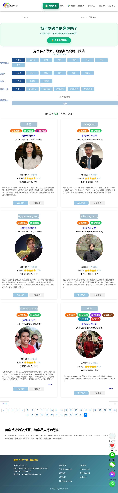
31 (61, 415)
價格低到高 (74, 89)
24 (27, 415)
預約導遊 (53, 6)
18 (90, 410)
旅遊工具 (91, 6)
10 (52, 410)
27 (42, 415)
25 (32, 415)
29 (52, 415)
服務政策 (62, 473)
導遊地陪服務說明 (65, 469)
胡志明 (32, 60)
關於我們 (62, 465)
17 (86, 410)
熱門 (19, 89)
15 (76, 410)
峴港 (60, 60)
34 (76, 415)
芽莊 (87, 60)
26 (37, 415)
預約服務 (81, 6)
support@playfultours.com (31, 474)
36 (86, 415)
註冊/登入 (111, 6)
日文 (60, 73)
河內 (46, 60)
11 (57, 410)
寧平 (18, 65)
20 (100, 410)
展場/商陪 (60, 89)
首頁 (82, 17)
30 (57, 415)
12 (61, 410)
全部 (19, 60)
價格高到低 (88, 89)
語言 (61, 6)
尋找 (65, 104)
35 (81, 415)
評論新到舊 (46, 89)
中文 (32, 73)
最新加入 (32, 89)
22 (110, 410)
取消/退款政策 (85, 473)
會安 (101, 60)
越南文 (87, 73)
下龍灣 (73, 60)
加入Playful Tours (65, 481)
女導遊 (32, 81)
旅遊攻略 (102, 6)
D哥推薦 (83, 465)
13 (66, 410)
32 (66, 415)
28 (47, 415)
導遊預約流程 (85, 469)
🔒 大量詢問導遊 (59, 40)
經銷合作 (83, 477)
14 (71, 410)
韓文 (73, 73)
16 (81, 410)
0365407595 (26, 471)
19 (95, 410)
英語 (46, 73)
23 (115, 410)
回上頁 (26, 17)
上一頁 (4, 404)
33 (71, 415)
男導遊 (46, 81)
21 (105, 410)
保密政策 (62, 477)
